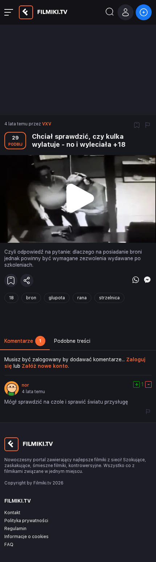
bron (31, 297)
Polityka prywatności (26, 520)
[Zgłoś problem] (148, 125)
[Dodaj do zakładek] (137, 125)
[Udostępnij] (26, 280)
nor (25, 385)
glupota (57, 297)
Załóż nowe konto (45, 366)
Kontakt (12, 512)
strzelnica (109, 297)
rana (82, 297)
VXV (46, 123)
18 (11, 297)
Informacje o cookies (26, 536)
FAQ (8, 544)
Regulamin (15, 528)
